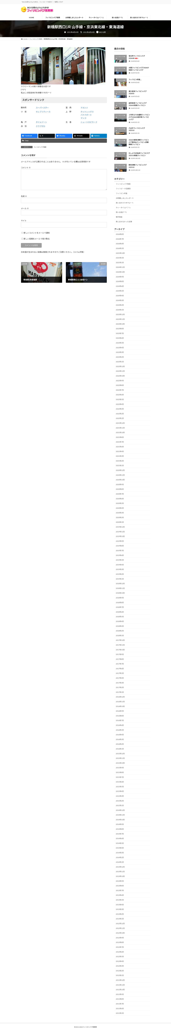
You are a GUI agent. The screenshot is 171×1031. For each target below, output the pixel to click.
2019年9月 (120, 541)
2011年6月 (120, 1008)
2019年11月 (120, 532)
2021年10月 (120, 432)
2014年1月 (120, 862)
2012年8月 (120, 942)
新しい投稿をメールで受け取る (37, 239)
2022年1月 (120, 418)
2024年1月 (120, 310)
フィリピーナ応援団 (123, 189)
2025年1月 (120, 263)
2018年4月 (120, 621)
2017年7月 (120, 664)
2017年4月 (120, 678)
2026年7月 (120, 239)
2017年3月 (120, 683)
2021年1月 (120, 465)
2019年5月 (120, 560)
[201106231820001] (31, 84)
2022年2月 (120, 414)
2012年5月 (120, 956)
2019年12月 (120, 527)
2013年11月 (120, 871)
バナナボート (86, 115)
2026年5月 (120, 248)
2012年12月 (120, 923)
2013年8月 (120, 886)
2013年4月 (120, 905)
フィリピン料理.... (135, 79)
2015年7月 (120, 777)
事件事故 (119, 217)
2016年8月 (120, 716)
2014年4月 (120, 848)
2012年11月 (120, 928)
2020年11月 (120, 475)
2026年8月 (120, 234)
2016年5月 (120, 730)
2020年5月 (120, 503)
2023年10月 (120, 324)
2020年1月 (120, 522)
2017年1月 (120, 692)
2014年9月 (120, 824)
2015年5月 (120, 787)
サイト (24, 220)
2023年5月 (120, 343)
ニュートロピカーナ (89, 122)
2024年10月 (120, 272)
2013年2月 (120, 914)
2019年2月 (120, 574)
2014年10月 (120, 820)
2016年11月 (120, 702)
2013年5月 (120, 900)
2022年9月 (120, 381)
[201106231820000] (52, 84)
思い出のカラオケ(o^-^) (124, 203)
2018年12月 (120, 584)
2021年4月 (120, 451)
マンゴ (83, 118)
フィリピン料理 (121, 193)
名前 (24, 196)
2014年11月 (120, 815)
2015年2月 (120, 801)
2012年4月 (120, 961)
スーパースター (42, 107)
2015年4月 (120, 791)
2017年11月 (120, 645)
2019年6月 (120, 555)
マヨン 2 (84, 107)
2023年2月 (120, 357)
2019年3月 (120, 569)
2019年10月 (120, 536)
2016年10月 (120, 706)
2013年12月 (120, 867)
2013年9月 (120, 881)
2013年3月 (120, 909)
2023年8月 (120, 329)
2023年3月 (120, 352)
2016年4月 (120, 735)
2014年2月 (120, 857)
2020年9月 (120, 484)
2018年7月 (120, 607)
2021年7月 (120, 442)
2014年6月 (120, 838)
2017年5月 (120, 673)
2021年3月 (120, 456)
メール (25, 208)
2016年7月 (120, 720)
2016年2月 (120, 744)
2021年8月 (120, 437)
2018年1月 (120, 636)
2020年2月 (120, 517)
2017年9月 (120, 654)
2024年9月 (120, 277)
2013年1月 (120, 919)
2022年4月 (120, 404)
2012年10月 (120, 933)
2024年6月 (120, 286)
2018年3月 (120, 626)
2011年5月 (120, 1013)
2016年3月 (120, 739)
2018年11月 (120, 588)
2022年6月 (120, 395)
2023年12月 (120, 314)
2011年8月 (120, 999)
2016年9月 (120, 711)
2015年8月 (120, 772)
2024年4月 (120, 296)
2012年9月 (120, 938)
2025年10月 (120, 253)
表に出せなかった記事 (124, 222)
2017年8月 (120, 659)
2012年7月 (120, 947)
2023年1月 (120, 362)
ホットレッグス (87, 111)
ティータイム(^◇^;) (123, 208)
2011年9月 (120, 994)
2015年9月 (120, 768)
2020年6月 (120, 499)
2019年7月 (120, 550)
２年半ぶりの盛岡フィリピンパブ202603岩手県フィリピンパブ (139, 117)
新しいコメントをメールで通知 (37, 233)
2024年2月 (120, 305)
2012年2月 (120, 971)
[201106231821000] (94, 84)
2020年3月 (120, 513)
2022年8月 (120, 385)
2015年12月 (120, 754)
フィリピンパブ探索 (40, 147)
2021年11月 (120, 428)
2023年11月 (120, 319)
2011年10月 (120, 990)
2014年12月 (120, 810)
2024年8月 (120, 281)
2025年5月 (120, 258)
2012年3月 (120, 966)
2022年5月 (120, 399)
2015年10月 (120, 763)
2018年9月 (120, 598)
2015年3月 (120, 796)
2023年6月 (120, 338)
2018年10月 (120, 593)
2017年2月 (120, 687)
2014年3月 (120, 853)
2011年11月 (120, 985)
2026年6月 (120, 244)
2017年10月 (120, 650)
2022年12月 (120, 366)
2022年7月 (120, 390)
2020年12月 (120, 470)
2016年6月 (120, 725)
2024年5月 (120, 291)
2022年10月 (120, 376)
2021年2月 (120, 461)
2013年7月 (120, 890)
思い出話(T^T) (121, 212)
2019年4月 (120, 565)
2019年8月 (120, 546)
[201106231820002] (73, 84)
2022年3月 (120, 409)
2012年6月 (120, 952)
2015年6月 (120, 782)
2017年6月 (120, 669)
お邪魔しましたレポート (125, 198)
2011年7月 (120, 1004)
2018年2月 (120, 631)
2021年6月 (120, 447)
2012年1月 (120, 975)
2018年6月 (120, 612)
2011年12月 (120, 980)
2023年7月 (120, 333)
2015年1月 (120, 805)
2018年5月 (120, 617)
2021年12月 (120, 423)
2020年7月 (120, 494)
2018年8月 (120, 602)
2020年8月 (120, 489)
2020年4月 (120, 508)
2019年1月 (120, 579)
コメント (26, 168)
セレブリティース (43, 111)
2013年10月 (120, 876)
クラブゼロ (40, 126)
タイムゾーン (41, 122)
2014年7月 (120, 834)
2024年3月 (120, 300)
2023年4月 (120, 348)
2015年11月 (120, 758)
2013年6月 (120, 895)
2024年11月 (120, 267)
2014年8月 (120, 829)
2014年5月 (120, 843)
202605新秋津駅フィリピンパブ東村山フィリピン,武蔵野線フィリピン (139, 142)
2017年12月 (120, 640)
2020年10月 (120, 480)
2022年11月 (120, 371)
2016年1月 (120, 749)
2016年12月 (120, 697)
